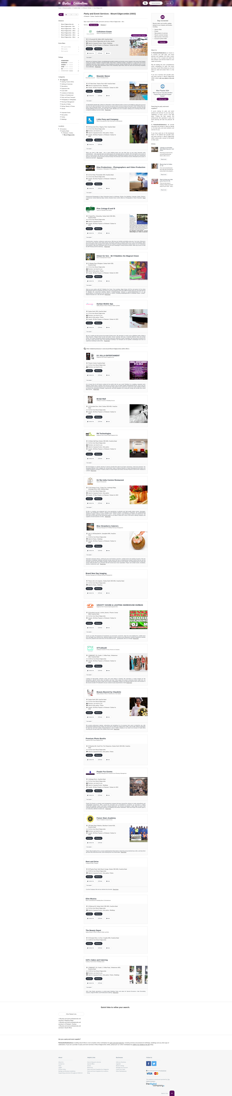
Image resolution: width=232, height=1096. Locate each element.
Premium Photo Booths (96, 739)
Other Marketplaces (121, 1071)
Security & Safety (66, 104)
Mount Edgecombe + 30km (68, 33)
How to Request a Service (94, 1062)
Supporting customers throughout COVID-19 (70, 1073)
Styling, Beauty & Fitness (68, 106)
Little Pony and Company (107, 119)
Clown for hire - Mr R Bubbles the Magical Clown (118, 256)
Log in (167, 3)
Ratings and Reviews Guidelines (66, 1071)
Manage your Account (122, 1067)
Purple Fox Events (104, 772)
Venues (63, 108)
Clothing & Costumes (66, 84)
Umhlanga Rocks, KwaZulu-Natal (97, 779)
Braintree (163, 1070)
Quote (90, 49)
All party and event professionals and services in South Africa (69, 1027)
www (108, 53)
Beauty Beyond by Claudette (109, 692)
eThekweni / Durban (68, 133)
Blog (88, 1073)
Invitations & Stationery (67, 93)
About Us (60, 1062)
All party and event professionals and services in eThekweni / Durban (69, 1023)
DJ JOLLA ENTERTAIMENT (108, 356)
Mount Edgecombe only (67, 24)
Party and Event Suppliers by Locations (97, 1071)
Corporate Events (66, 112)
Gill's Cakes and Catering (97, 960)
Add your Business (121, 1062)
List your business (156, 3)
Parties (63, 117)
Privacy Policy (62, 1069)
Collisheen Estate (104, 32)
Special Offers (91, 1064)
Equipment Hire (65, 88)
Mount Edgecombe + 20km (68, 30)
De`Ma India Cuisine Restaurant (110, 480)
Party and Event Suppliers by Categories (98, 1069)
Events (89, 1066)
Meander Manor (103, 76)
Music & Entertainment (67, 95)
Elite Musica (91, 899)
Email (100, 53)
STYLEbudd (102, 648)
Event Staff (64, 90)
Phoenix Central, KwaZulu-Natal (96, 363)
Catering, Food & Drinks (67, 82)
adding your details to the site (141, 1044)
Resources (90, 1067)
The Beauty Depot (93, 930)
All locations (63, 129)
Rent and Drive (92, 862)
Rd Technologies (104, 434)
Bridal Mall (101, 399)
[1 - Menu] (59, 3)
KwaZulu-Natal (65, 131)
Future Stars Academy (106, 818)
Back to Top (164, 1093)
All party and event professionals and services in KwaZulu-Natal (69, 1019)
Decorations (64, 86)
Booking (99, 49)
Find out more (162, 99)
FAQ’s (59, 1066)
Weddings (64, 119)
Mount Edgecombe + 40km (68, 35)
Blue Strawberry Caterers (107, 526)
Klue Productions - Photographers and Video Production (121, 167)
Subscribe (162, 42)
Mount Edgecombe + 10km (68, 28)
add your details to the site (166, 78)
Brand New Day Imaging (96, 573)
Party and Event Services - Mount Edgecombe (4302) (110, 14)
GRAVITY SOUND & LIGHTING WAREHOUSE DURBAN (120, 605)
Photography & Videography (68, 99)
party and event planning (117, 1043)
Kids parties (64, 115)
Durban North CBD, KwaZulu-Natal (97, 311)
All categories (64, 80)
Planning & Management (67, 102)
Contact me (91, 53)
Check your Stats (120, 1069)
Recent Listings (120, 1066)
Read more (98, 66)
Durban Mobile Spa (105, 304)
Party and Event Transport (68, 97)
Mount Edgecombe (69, 135)
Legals (60, 1067)
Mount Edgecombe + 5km (68, 26)
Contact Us (61, 1064)
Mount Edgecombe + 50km (68, 37)
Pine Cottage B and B (106, 209)
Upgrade (118, 1064)
